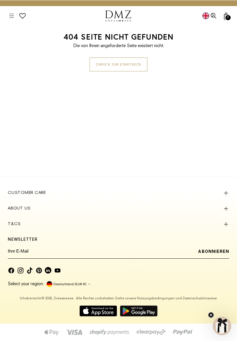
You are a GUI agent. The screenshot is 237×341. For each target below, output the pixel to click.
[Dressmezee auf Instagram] (20, 270)
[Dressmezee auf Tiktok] (29, 270)
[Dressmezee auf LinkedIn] (48, 270)
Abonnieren (213, 251)
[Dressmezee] (118, 16)
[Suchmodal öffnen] (214, 16)
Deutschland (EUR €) (69, 284)
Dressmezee (64, 298)
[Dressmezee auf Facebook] (11, 270)
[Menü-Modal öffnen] (11, 16)
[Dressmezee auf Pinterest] (39, 270)
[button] (222, 326)
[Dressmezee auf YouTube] (57, 270)
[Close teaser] (211, 315)
